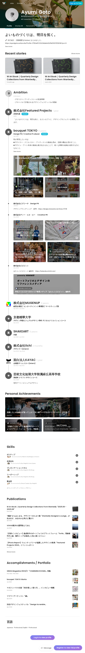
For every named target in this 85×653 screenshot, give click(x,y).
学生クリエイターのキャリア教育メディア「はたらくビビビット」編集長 (43, 291)
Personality (30, 26)
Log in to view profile (42, 637)
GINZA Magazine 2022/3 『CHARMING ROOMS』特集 (37, 158)
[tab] (9, 25)
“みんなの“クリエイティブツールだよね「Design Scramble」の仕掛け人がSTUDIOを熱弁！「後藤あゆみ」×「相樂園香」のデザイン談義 (29, 255)
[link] (46, 166)
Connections (43, 26)
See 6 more (62, 187)
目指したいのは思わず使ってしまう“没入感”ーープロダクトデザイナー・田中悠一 (38, 412)
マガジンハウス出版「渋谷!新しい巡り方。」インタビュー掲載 (61, 223)
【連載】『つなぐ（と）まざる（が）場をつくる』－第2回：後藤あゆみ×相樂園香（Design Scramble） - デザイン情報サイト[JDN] (28, 234)
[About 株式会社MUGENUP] (8, 304)
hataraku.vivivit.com (24, 288)
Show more (75, 53)
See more (8, 46)
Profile (9, 26)
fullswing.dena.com (58, 251)
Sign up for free (75, 3)
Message (47, 648)
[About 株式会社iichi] (8, 347)
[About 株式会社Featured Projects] (8, 112)
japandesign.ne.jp (24, 229)
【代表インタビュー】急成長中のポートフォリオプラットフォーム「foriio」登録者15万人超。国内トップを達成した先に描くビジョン (23, 427)
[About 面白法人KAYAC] (8, 361)
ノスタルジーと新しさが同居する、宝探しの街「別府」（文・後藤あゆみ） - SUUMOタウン (27, 191)
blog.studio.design (24, 251)
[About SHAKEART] (8, 332)
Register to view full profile (68, 648)
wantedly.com (14, 409)
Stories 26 (19, 26)
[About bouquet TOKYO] (8, 132)
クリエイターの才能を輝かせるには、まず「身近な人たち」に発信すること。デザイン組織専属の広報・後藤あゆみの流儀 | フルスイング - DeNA (63, 255)
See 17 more (61, 425)
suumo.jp (21, 186)
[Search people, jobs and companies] (64, 3)
